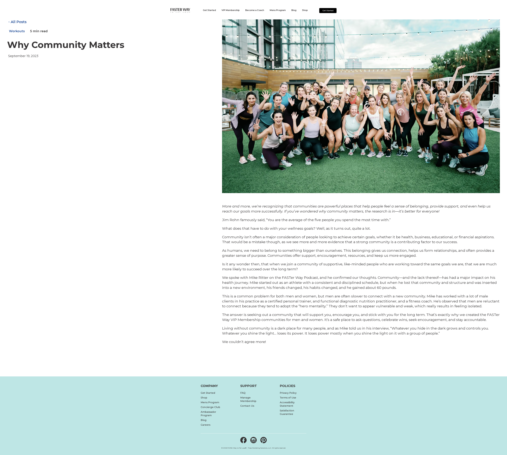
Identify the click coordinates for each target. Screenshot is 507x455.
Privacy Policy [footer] (288, 392)
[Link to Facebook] (243, 440)
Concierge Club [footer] (210, 407)
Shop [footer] (204, 397)
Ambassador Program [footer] (208, 413)
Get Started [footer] (208, 392)
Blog (203, 420)
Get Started (327, 10)
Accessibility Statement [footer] (287, 404)
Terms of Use (288, 397)
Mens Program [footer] (210, 402)
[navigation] (208, 10)
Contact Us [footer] (247, 405)
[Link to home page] (180, 10)
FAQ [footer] (242, 392)
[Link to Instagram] (253, 440)
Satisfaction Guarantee (287, 412)
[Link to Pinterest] (263, 440)
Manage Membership (248, 399)
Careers (205, 424)
